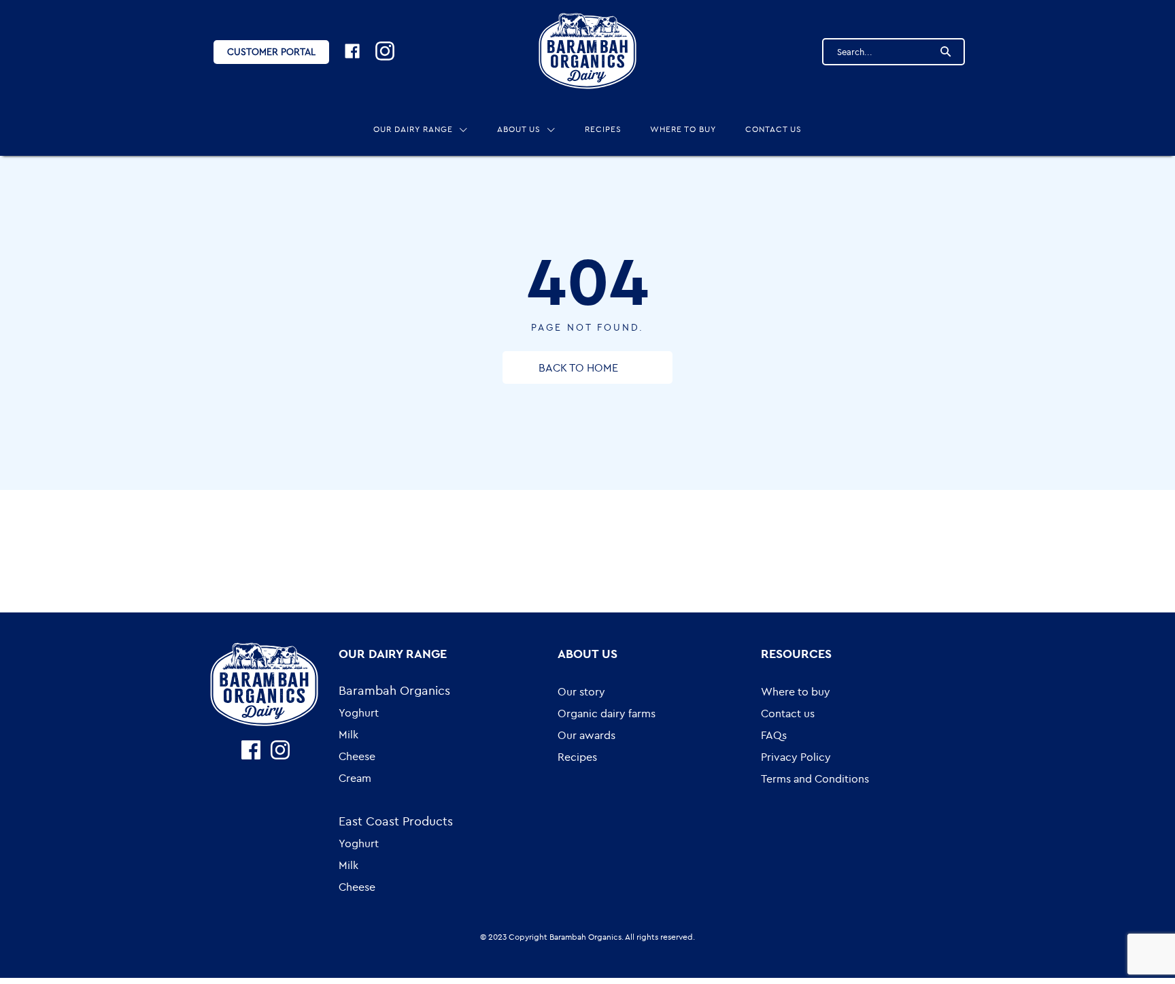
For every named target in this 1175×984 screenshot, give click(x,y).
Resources (796, 653)
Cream (355, 778)
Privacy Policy (796, 757)
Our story (581, 691)
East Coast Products (396, 821)
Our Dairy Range (413, 129)
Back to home (578, 367)
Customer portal (271, 52)
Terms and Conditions (815, 778)
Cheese (357, 756)
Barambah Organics (394, 690)
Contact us (773, 129)
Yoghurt (359, 712)
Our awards (586, 735)
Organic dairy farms (606, 713)
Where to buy (683, 129)
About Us (519, 129)
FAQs (774, 735)
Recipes (603, 129)
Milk (348, 734)
